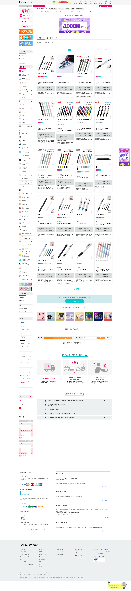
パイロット (29, 362)
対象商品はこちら (26, 18)
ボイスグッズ (25, 133)
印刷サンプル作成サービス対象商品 (26, 245)
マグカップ (24, 101)
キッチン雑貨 (25, 193)
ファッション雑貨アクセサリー (26, 159)
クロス (28, 340)
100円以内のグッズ (23, 55)
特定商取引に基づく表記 (44, 554)
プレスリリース (60, 557)
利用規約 (41, 552)
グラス (23, 105)
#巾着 (72, 8)
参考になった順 (67, 338)
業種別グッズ (25, 279)
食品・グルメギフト (26, 233)
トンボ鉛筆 (29, 356)
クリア (108, 337)
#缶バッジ (61, 8)
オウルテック (29, 326)
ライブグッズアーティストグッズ (26, 264)
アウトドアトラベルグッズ (25, 182)
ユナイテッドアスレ (29, 382)
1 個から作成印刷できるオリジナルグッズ (26, 250)
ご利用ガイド (23, 549)
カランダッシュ (29, 333)
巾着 (23, 108)
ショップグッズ (25, 275)
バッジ (23, 137)
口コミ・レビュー (61, 552)
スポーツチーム (22, 311)
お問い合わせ (60, 549)
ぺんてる (28, 366)
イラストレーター (23, 308)
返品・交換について (43, 557)
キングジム (29, 337)
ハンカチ (24, 144)
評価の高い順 (58, 338)
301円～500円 (22, 61)
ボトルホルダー (25, 178)
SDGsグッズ (25, 211)
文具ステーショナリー (26, 152)
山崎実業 (29, 378)
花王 (28, 329)
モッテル (29, 375)
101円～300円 (22, 58)
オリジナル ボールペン (79, 11)
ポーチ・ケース (25, 112)
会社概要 (41, 549)
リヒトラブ (29, 389)
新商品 (23, 71)
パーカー (29, 359)
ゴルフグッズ (25, 186)
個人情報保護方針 (43, 559)
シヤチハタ (29, 350)
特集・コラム (23, 559)
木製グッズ (24, 204)
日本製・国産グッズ (26, 197)
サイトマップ (60, 554)
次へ (70, 50)
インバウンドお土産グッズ (25, 215)
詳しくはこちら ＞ (106, 487)
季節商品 (24, 171)
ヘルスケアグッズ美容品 (26, 163)
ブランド (24, 241)
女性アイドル (22, 300)
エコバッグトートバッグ (25, 90)
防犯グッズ (24, 230)
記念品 (23, 219)
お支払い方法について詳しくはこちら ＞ (40, 529)
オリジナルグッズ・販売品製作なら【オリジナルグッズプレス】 (49, 11)
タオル (23, 122)
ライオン (29, 386)
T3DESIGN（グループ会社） (99, 556)
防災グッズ (24, 226)
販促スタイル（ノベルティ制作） (100, 549)
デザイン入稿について (25, 554)
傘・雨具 (24, 175)
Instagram (24, 401)
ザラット (29, 346)
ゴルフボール (25, 190)
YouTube (24, 408)
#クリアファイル (80, 8)
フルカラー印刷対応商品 (25, 75)
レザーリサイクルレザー (26, 208)
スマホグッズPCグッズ (25, 148)
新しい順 (48, 338)
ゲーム (20, 314)
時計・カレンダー (26, 223)
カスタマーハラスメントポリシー (46, 564)
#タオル (67, 8)
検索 (101, 337)
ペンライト (24, 119)
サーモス (29, 343)
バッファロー (22, 392)
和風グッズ (24, 200)
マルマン (29, 369)
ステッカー (24, 140)
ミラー (23, 115)
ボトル (23, 97)
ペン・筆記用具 (25, 155)
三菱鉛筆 (29, 372)
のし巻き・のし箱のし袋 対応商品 (26, 260)
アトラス (29, 322)
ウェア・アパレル (26, 126)
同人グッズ (24, 272)
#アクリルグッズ (53, 8)
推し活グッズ (25, 83)
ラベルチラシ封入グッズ (26, 237)
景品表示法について (43, 567)
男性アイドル (22, 297)
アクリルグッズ (25, 86)
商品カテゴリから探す (25, 557)
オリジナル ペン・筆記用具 (68, 11)
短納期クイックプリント (26, 79)
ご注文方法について (24, 552)
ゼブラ (28, 353)
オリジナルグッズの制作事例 (26, 564)
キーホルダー (25, 130)
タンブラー (24, 94)
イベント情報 (23, 562)
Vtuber (20, 306)
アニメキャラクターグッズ (26, 268)
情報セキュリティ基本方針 (44, 562)
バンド (20, 303)
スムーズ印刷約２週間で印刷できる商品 (25, 255)
